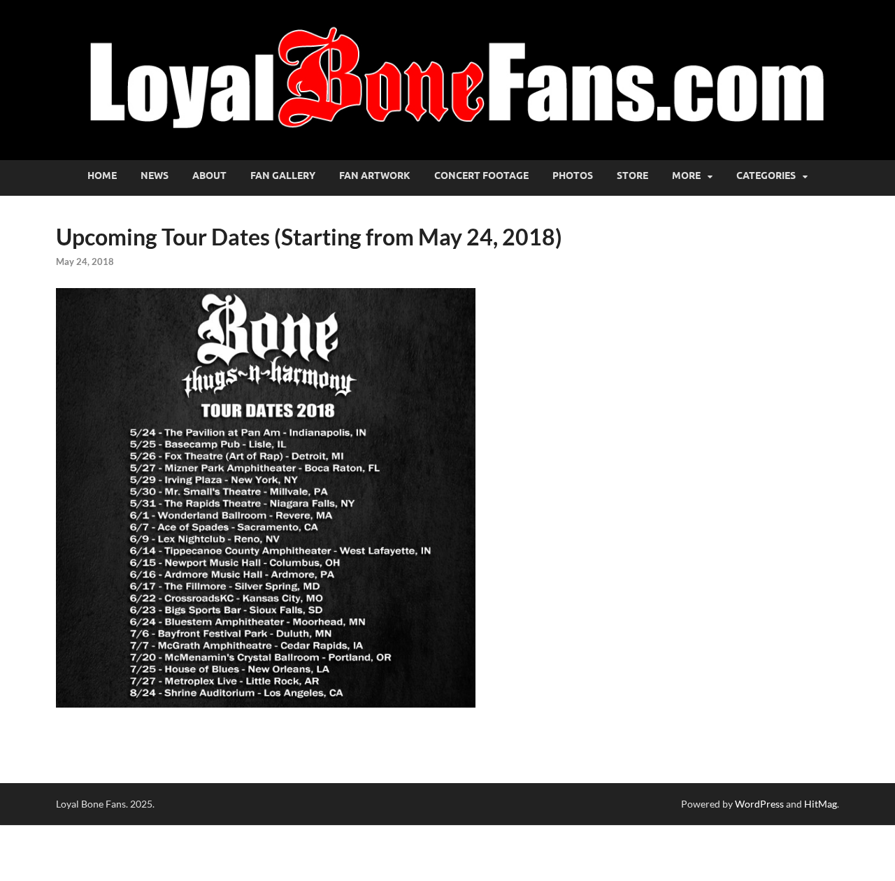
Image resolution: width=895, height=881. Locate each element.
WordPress (759, 804)
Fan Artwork (374, 175)
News (155, 175)
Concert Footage (481, 175)
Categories (766, 175)
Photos (572, 175)
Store (632, 175)
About (209, 175)
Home (102, 175)
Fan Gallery (282, 175)
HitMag (820, 804)
